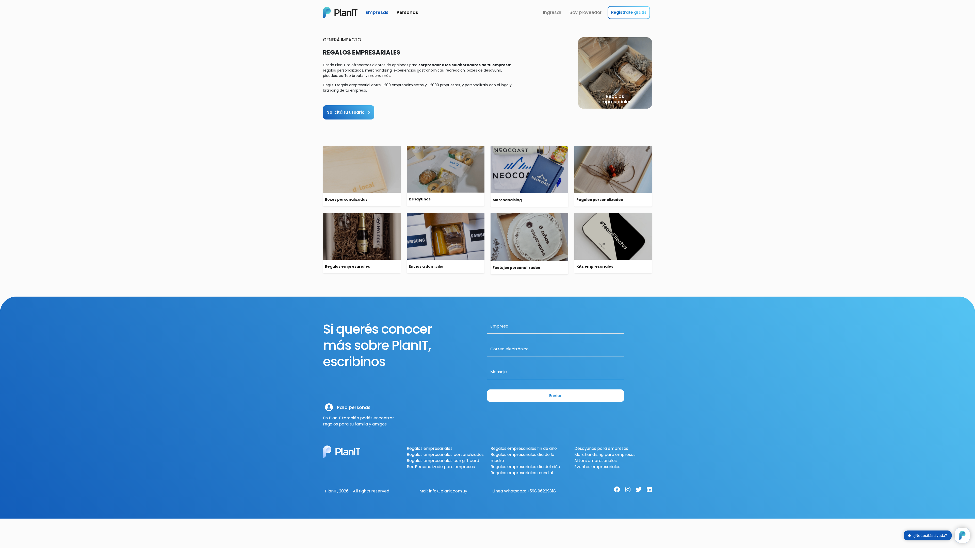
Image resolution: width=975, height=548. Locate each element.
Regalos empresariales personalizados (445, 454)
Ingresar (552, 12)
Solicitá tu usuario (346, 112)
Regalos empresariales (429, 448)
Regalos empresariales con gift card (443, 461)
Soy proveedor (586, 12)
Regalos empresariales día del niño (525, 467)
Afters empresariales (595, 461)
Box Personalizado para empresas (441, 467)
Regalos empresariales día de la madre (522, 458)
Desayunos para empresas (601, 448)
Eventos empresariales (597, 467)
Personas (407, 12)
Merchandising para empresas (605, 454)
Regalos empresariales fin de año (524, 448)
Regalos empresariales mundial (522, 473)
